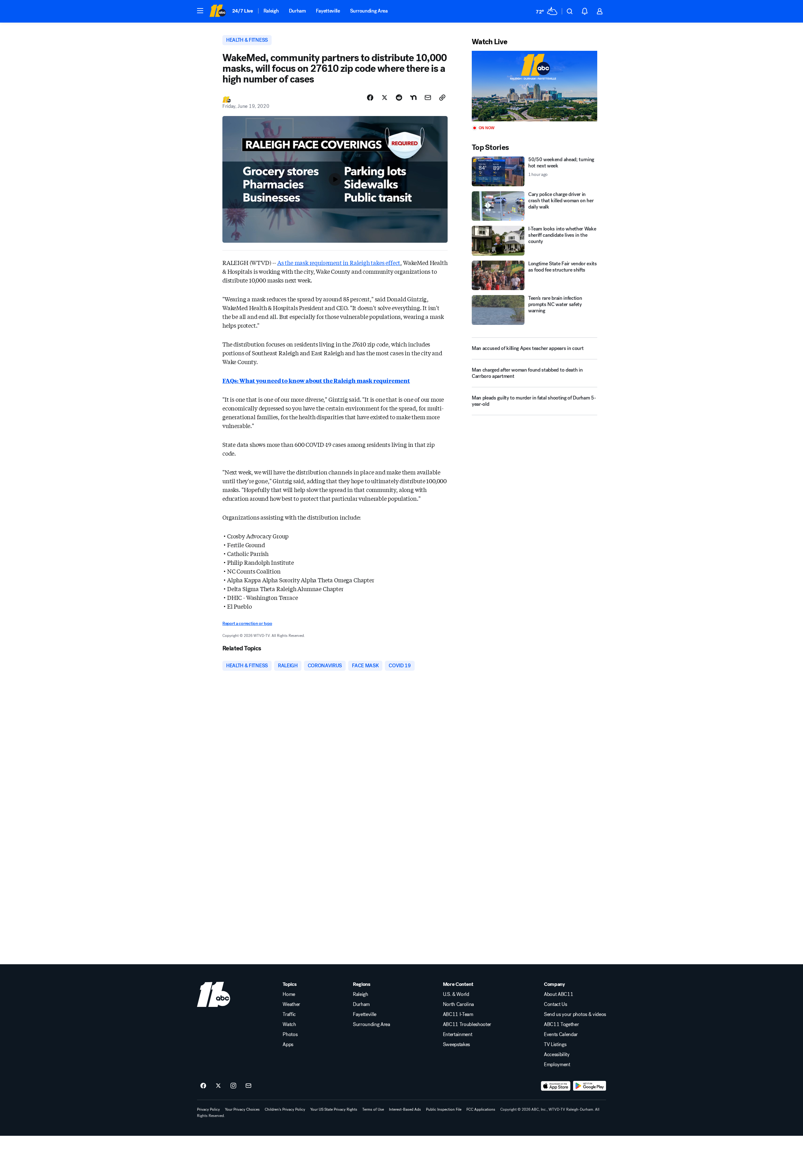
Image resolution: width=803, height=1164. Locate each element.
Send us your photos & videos (575, 1014)
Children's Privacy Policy (285, 1109)
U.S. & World (456, 994)
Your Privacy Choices (242, 1109)
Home (289, 994)
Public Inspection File (443, 1109)
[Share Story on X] (384, 97)
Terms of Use (373, 1109)
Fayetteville (328, 11)
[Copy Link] (442, 97)
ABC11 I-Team (458, 1014)
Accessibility (557, 1054)
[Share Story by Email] (428, 97)
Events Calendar (561, 1034)
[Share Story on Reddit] (399, 97)
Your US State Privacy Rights (333, 1109)
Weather (291, 1004)
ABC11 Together (561, 1024)
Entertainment (457, 1034)
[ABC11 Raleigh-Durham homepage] (217, 11)
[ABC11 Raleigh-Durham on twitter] (218, 1086)
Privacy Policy (208, 1109)
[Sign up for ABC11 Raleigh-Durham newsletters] (248, 1086)
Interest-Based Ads (405, 1109)
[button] (200, 10)
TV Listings (555, 1044)
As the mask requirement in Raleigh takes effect (339, 262)
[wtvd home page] (213, 994)
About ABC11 (558, 994)
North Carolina (458, 1004)
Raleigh (271, 11)
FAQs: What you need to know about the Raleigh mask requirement (316, 380)
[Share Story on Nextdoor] (413, 97)
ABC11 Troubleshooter (467, 1024)
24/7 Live (242, 11)
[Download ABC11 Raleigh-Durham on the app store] (556, 1086)
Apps (288, 1044)
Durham (297, 11)
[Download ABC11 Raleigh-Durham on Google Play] (589, 1086)
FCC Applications (480, 1109)
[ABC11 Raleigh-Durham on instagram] (233, 1086)
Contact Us (555, 1004)
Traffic (289, 1014)
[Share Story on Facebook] (370, 97)
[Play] (534, 86)
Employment (557, 1064)
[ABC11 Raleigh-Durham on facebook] (203, 1086)
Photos (290, 1034)
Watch (289, 1024)
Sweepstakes (456, 1044)
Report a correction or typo (247, 624)
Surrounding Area (369, 11)
